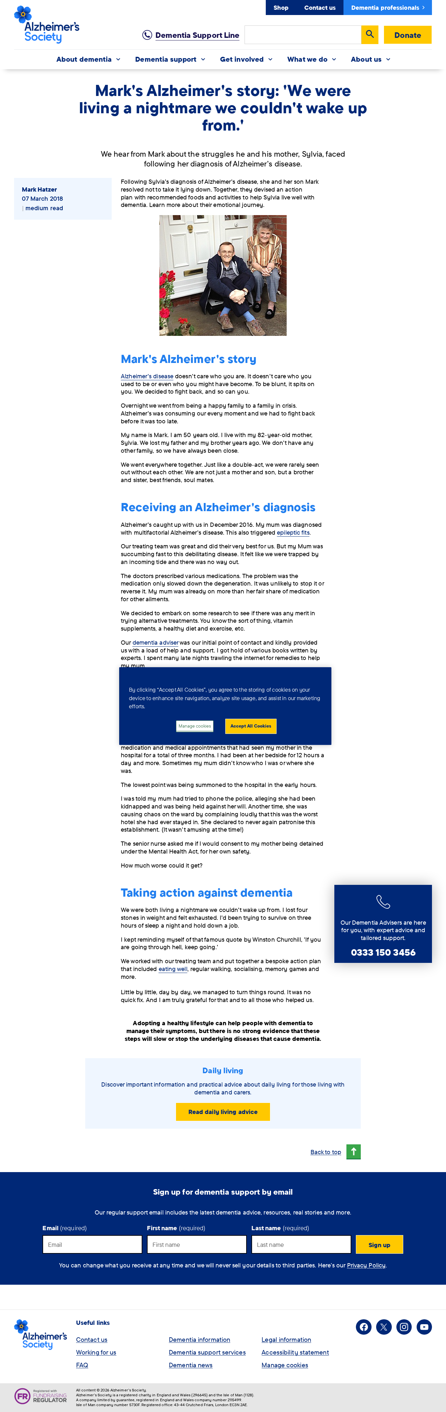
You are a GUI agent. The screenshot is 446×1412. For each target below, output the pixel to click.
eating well (173, 969)
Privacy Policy (366, 1265)
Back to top (326, 1152)
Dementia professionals (385, 7)
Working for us (96, 1352)
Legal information (286, 1339)
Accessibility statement (295, 1352)
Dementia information (199, 1339)
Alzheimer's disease (147, 376)
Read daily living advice (223, 1112)
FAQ (82, 1365)
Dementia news (191, 1365)
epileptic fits (293, 532)
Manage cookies (285, 1365)
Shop (281, 7)
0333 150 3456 (383, 952)
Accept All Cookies (251, 726)
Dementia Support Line (197, 35)
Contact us (320, 7)
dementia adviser (156, 642)
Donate (407, 35)
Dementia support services (207, 1352)
